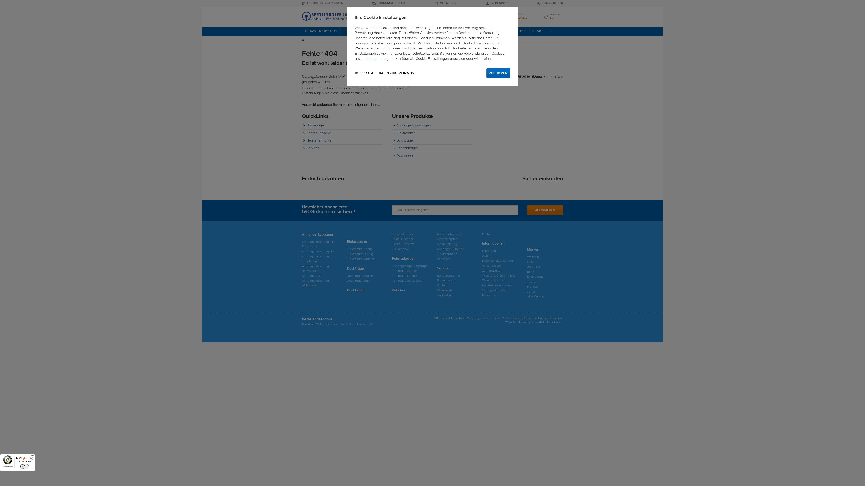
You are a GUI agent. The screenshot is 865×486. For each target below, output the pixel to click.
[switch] (24, 466)
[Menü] (32, 456)
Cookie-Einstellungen (432, 59)
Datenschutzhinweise (397, 73)
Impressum (364, 73)
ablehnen (371, 59)
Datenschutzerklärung (420, 54)
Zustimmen (498, 73)
